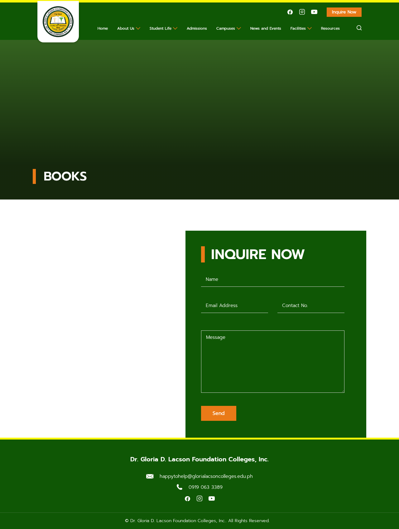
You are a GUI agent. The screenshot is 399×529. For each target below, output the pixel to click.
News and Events (265, 28)
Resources (330, 28)
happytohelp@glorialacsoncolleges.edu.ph (206, 476)
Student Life (160, 28)
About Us (125, 28)
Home (103, 28)
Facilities (298, 28)
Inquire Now (344, 12)
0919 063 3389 (206, 487)
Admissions (197, 28)
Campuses (225, 28)
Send (219, 413)
